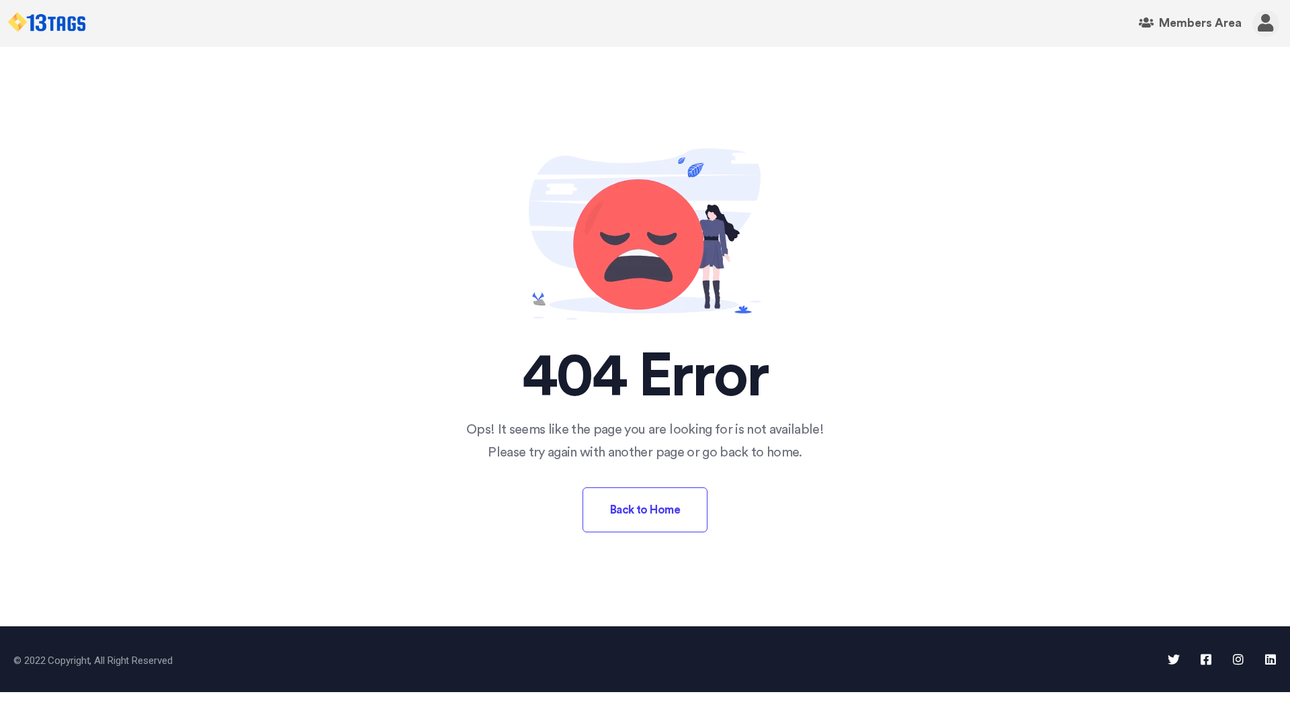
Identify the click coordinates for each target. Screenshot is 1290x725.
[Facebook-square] (1206, 659)
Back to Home (645, 510)
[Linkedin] (1270, 659)
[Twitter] (1174, 659)
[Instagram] (1238, 659)
